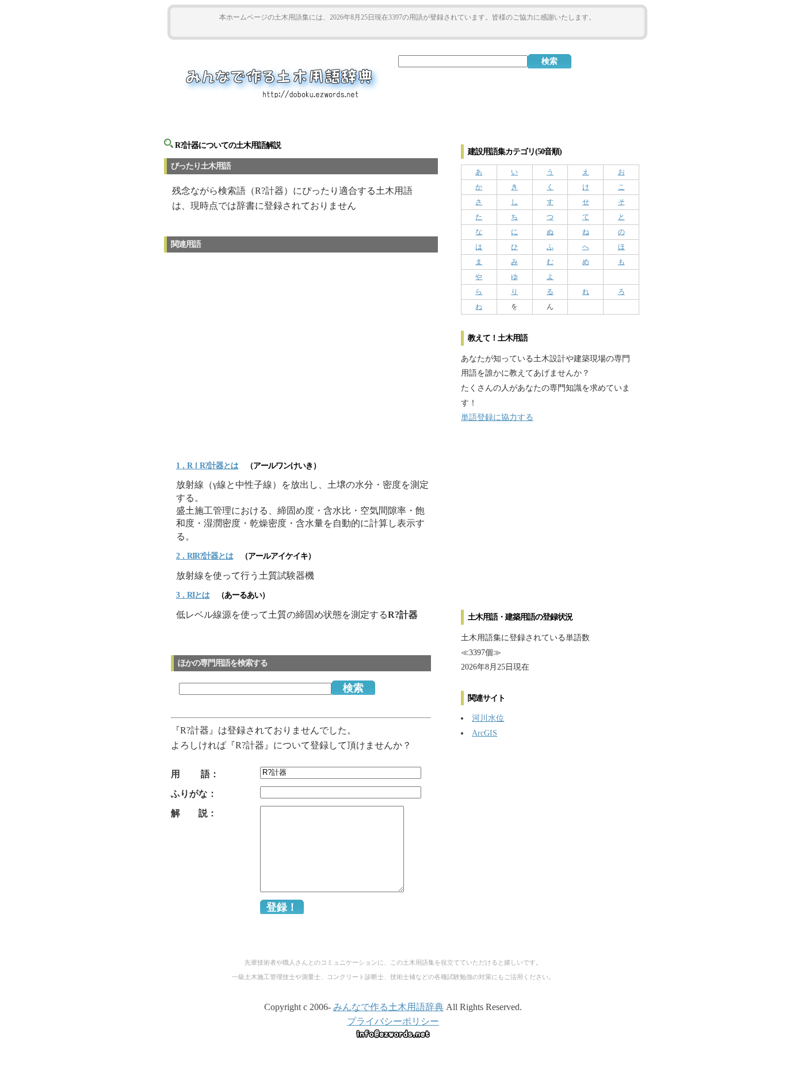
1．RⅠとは (207, 465)
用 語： (195, 774)
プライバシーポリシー (393, 1021)
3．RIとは (192, 595)
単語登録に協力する (497, 417)
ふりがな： (194, 793)
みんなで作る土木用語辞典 (388, 1007)
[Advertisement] (407, 29)
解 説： (194, 813)
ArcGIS (484, 732)
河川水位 (488, 717)
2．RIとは (204, 556)
